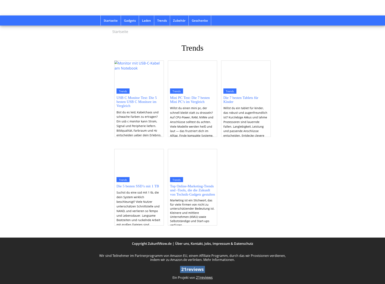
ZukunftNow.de (160, 243)
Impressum (221, 243)
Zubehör (179, 20)
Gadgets (130, 20)
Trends (162, 20)
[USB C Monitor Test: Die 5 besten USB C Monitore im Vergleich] (139, 73)
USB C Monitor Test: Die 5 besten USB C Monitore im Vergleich (137, 102)
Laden (146, 20)
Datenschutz (243, 243)
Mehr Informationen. (219, 259)
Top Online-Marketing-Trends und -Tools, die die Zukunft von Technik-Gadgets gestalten (192, 190)
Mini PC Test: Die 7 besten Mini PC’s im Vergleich (190, 100)
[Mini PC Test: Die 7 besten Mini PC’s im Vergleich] (192, 73)
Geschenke (200, 20)
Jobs (207, 243)
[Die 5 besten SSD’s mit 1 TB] (139, 162)
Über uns (182, 243)
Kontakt (197, 243)
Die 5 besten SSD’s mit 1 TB (138, 186)
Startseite (111, 20)
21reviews (204, 277)
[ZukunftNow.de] (129, 7)
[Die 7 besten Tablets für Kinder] (246, 73)
